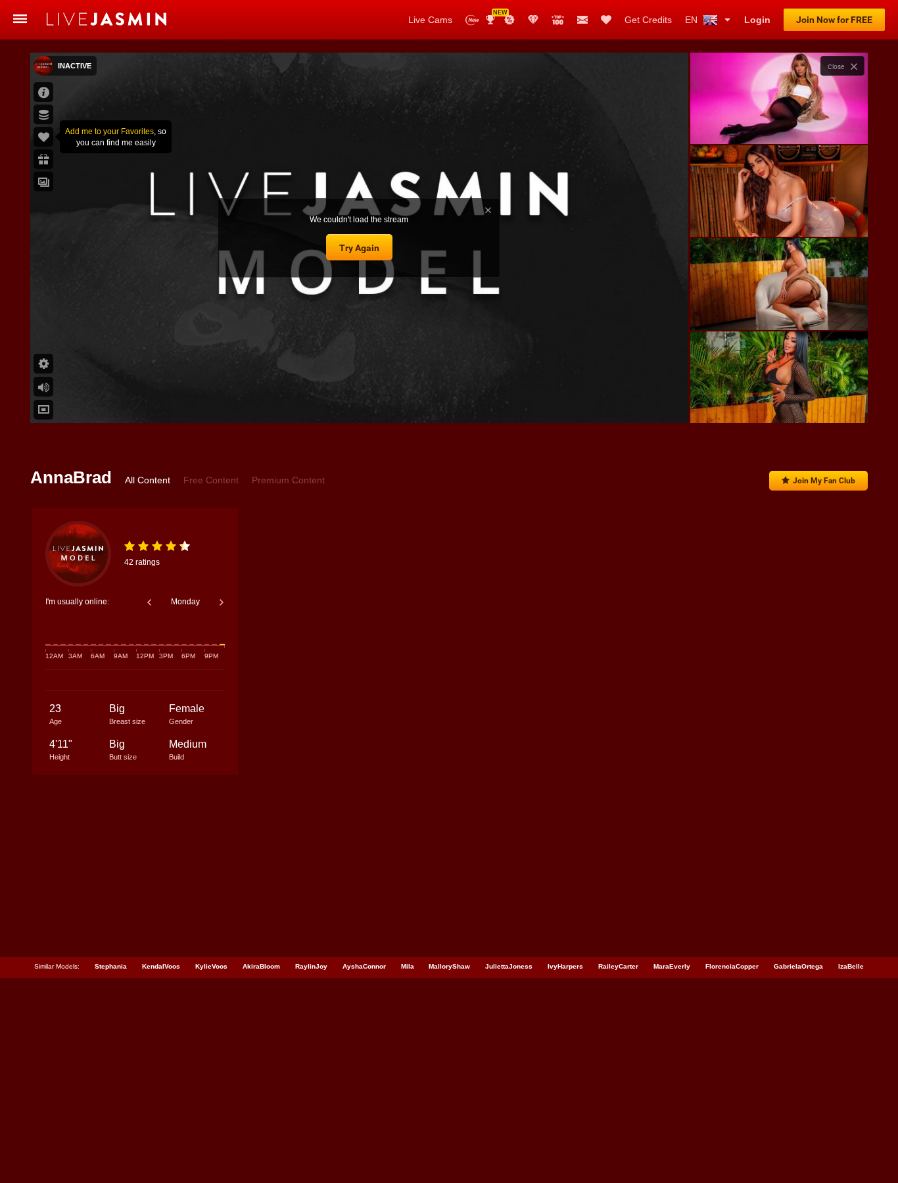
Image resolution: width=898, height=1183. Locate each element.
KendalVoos (161, 966)
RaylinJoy (311, 966)
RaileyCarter (618, 966)
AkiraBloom (261, 966)
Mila (407, 966)
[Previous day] (149, 602)
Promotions (509, 19)
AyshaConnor (364, 966)
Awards (495, 15)
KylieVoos (211, 966)
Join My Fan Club (824, 480)
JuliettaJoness (508, 966)
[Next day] (221, 602)
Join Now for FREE (834, 19)
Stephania (111, 966)
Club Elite (533, 19)
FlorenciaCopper (732, 966)
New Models (472, 20)
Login (757, 19)
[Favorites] (606, 19)
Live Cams (430, 19)
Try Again (359, 248)
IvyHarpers (565, 966)
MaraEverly (671, 966)
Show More (778, 400)
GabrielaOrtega (798, 966)
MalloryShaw (449, 966)
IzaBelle (851, 966)
